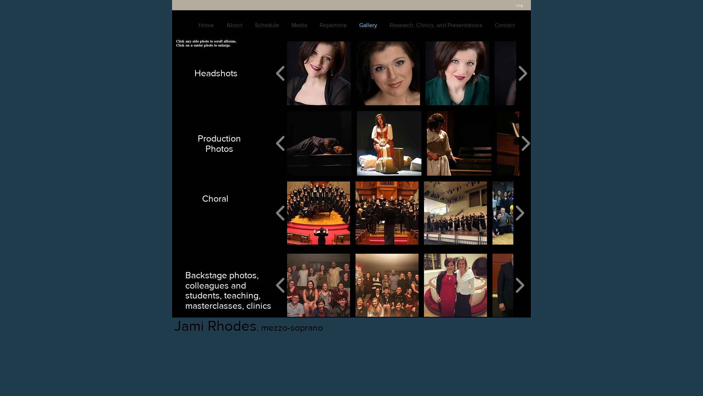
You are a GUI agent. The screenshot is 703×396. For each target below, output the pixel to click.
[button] (319, 73)
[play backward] (280, 73)
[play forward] (522, 73)
